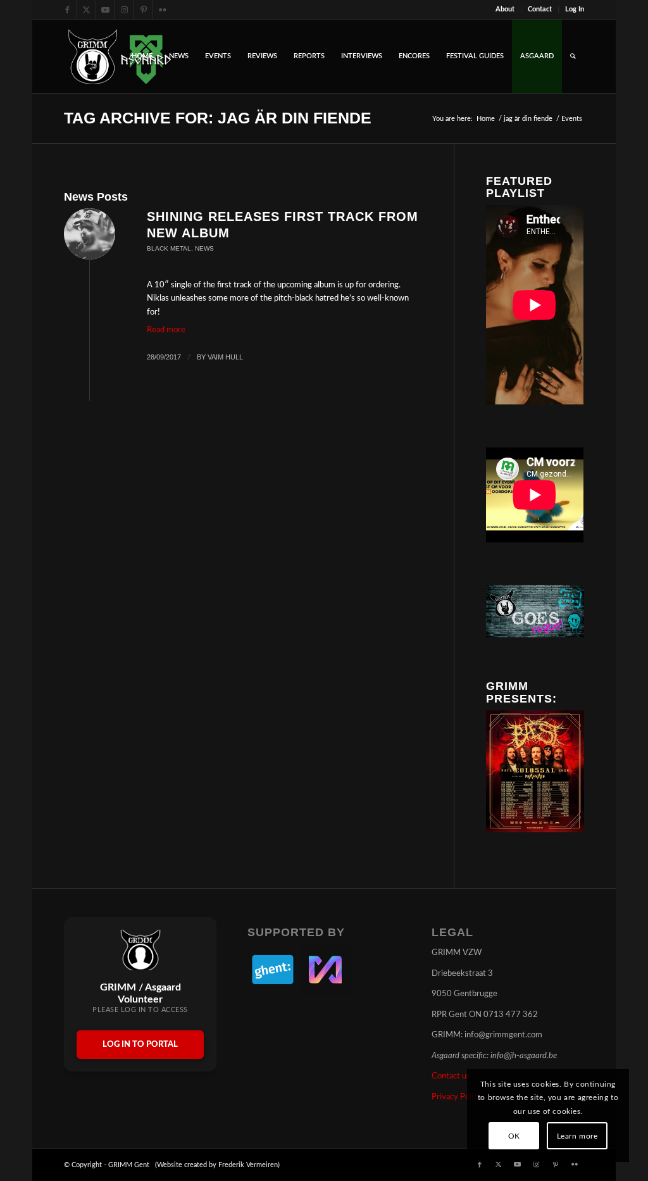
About (504, 9)
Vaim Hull (225, 357)
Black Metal (169, 248)
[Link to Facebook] (67, 9)
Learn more (577, 1136)
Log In (574, 9)
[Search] (573, 56)
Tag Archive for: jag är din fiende (217, 118)
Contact (540, 9)
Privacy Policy (457, 1097)
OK (514, 1136)
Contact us (451, 1076)
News (204, 248)
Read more (166, 330)
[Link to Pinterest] (143, 9)
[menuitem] (505, 9)
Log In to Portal (140, 1044)
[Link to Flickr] (162, 9)
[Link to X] (86, 9)
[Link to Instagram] (124, 9)
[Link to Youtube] (105, 9)
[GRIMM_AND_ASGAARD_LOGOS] (119, 56)
